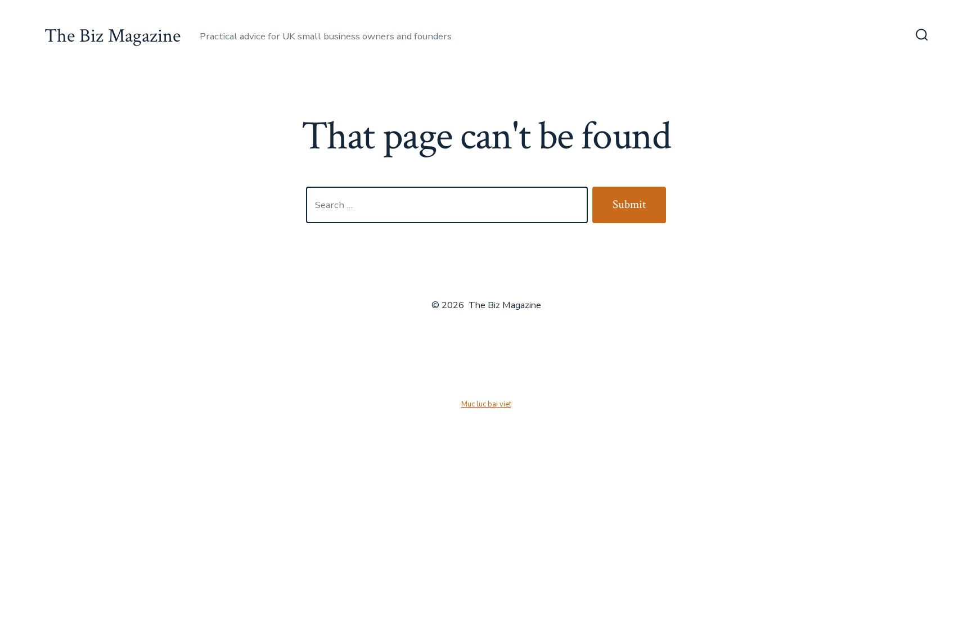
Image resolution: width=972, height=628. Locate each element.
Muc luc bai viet (486, 404)
